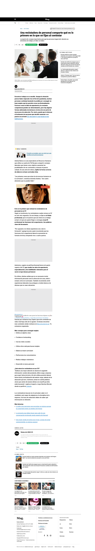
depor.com (43, 546)
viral (17, 449)
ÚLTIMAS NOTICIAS (66, 52)
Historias (62, 536)
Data (70, 524)
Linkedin (29, 386)
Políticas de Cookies (43, 523)
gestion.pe (37, 546)
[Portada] (20, 520)
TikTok (21, 449)
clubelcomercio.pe (28, 546)
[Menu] (15, 19)
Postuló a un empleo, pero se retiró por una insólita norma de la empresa (39, 154)
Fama (61, 528)
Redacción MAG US (19, 89)
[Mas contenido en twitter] (47, 535)
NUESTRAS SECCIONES (64, 517)
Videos (71, 520)
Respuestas (63, 520)
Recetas (71, 532)
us (60, 524)
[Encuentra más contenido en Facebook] (16, 45)
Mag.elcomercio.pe (43, 324)
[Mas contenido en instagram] (50, 535)
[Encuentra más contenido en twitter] (19, 45)
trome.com (50, 546)
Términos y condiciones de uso (45, 517)
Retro (70, 528)
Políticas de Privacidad (43, 520)
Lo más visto (19, 454)
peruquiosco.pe (67, 546)
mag (73, 546)
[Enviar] (15, 23)
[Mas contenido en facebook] (44, 535)
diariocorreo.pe (58, 546)
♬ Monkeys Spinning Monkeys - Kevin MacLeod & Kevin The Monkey (31, 317)
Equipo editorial (20, 521)
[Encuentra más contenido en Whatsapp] (22, 45)
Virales (61, 532)
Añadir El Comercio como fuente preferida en (62, 28)
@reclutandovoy (19, 314)
